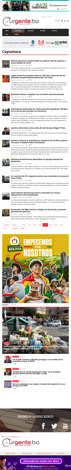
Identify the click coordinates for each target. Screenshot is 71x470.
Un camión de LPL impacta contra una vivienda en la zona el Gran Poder (40, 177)
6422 (4, 228)
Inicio (7, 31)
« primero (6, 225)
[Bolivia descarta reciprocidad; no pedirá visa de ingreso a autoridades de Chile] (29, 65)
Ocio (7, 34)
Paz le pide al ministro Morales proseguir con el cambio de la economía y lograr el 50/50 (37, 360)
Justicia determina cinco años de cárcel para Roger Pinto (38, 128)
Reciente (5, 304)
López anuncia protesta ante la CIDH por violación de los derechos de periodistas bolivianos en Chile (38, 76)
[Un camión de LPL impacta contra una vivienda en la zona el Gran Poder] (29, 181)
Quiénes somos (10, 453)
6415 (29, 225)
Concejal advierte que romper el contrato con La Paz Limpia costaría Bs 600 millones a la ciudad (35, 347)
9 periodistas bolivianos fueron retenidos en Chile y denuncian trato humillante (35, 194)
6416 (34, 225)
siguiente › (15, 228)
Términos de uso (27, 453)
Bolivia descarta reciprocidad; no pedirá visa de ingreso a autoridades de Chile (38, 62)
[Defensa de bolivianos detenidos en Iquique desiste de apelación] (29, 164)
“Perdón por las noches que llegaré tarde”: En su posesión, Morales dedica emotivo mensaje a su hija (36, 373)
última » (23, 228)
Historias (42, 31)
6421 (61, 225)
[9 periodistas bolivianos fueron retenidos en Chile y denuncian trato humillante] (29, 197)
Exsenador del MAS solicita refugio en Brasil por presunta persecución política (38, 210)
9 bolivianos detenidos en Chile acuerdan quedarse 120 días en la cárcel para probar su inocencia (39, 110)
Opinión (16, 34)
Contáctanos (61, 453)
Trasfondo (31, 31)
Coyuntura (18, 31)
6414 (24, 225)
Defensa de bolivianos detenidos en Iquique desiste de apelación (37, 160)
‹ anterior (14, 225)
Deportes (54, 31)
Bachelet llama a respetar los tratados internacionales (37, 94)
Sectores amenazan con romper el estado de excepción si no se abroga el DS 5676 (38, 385)
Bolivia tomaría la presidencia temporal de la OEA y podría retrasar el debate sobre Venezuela (39, 141)
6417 (40, 225)
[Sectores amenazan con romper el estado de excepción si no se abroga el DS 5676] (13, 389)
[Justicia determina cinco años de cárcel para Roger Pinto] (29, 130)
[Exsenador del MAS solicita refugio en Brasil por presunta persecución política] (28, 214)
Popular (13, 304)
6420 (55, 225)
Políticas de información (44, 453)
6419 (50, 225)
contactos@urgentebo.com (12, 437)
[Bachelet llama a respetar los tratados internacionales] (29, 97)
